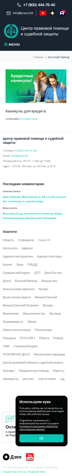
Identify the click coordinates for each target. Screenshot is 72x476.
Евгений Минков (26, 281)
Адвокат (27, 248)
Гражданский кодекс (16, 272)
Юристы (58, 370)
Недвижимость (13, 321)
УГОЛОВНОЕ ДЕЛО (16, 354)
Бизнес (8, 264)
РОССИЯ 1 (27, 338)
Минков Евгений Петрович (21, 305)
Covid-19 (44, 240)
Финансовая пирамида (49, 354)
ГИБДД (32, 264)
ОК (41, 438)
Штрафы (9, 370)
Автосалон (10, 248)
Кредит (43, 289)
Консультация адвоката (19, 289)
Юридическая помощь (34, 370)
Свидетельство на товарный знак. (24, 471)
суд (62, 378)
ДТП (37, 272)
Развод (58, 338)
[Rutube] (62, 13)
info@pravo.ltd (19, 155)
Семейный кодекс (26, 346)
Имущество (49, 281)
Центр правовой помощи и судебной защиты (33, 362)
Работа (44, 338)
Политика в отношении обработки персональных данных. (38, 428)
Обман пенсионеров (17, 329)
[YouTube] (43, 13)
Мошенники (11, 313)
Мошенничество (34, 313)
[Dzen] (12, 457)
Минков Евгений (46, 297)
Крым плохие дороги (17, 297)
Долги (7, 281)
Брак (20, 264)
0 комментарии (28, 118)
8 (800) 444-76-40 (26, 150)
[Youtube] (30, 457)
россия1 (28, 378)
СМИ (6, 346)
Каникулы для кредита (26, 111)
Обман (32, 321)
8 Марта (8, 240)
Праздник (9, 338)
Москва (48, 305)
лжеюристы (11, 378)
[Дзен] (52, 13)
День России (53, 272)
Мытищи (55, 313)
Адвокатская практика (18, 256)
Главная (38, 57)
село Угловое (47, 378)
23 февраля (26, 240)
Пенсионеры (43, 329)
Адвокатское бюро (49, 256)
